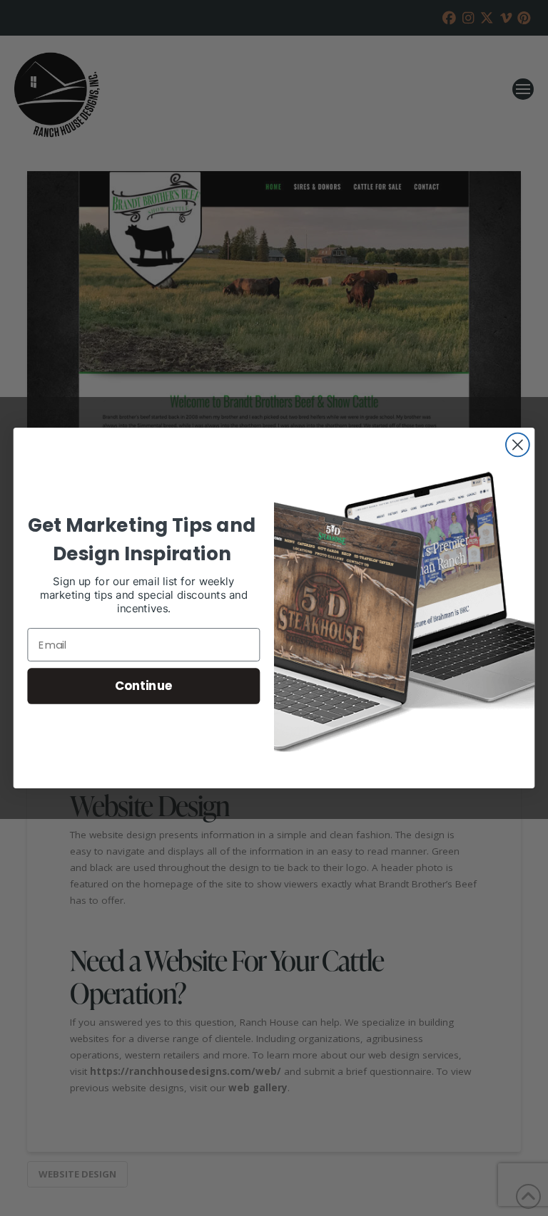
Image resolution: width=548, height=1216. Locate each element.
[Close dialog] (517, 445)
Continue (144, 685)
